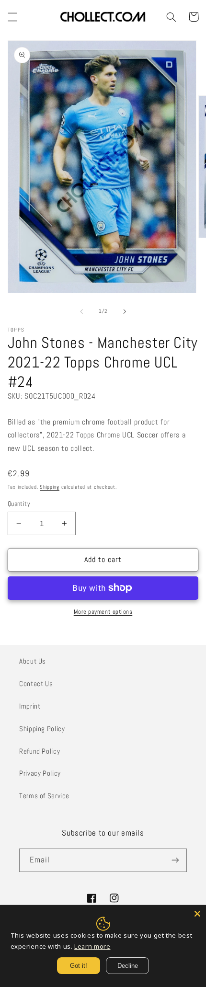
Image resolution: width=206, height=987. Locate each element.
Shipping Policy (42, 728)
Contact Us (36, 683)
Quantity (19, 504)
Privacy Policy (40, 773)
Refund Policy (39, 751)
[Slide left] (81, 311)
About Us (32, 661)
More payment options (103, 612)
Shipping (49, 487)
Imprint (29, 706)
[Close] (197, 913)
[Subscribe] (175, 860)
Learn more (92, 946)
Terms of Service (44, 796)
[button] (12, 17)
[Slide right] (124, 311)
